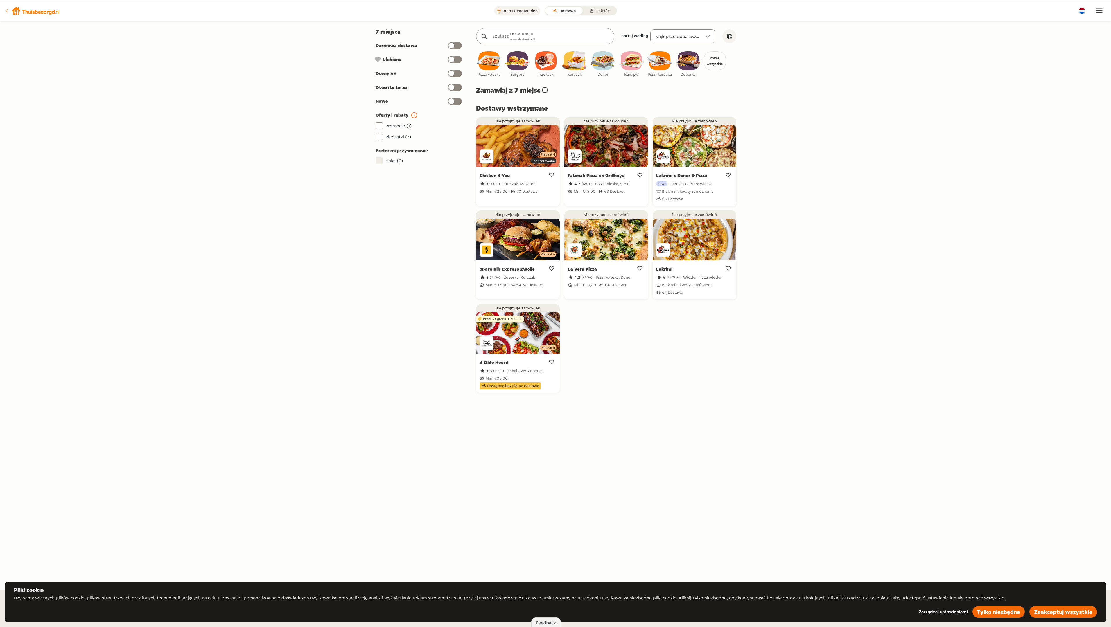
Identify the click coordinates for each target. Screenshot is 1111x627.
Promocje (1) (398, 126)
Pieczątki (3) (398, 137)
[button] (32, 10)
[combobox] (551, 36)
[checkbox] (489, 64)
